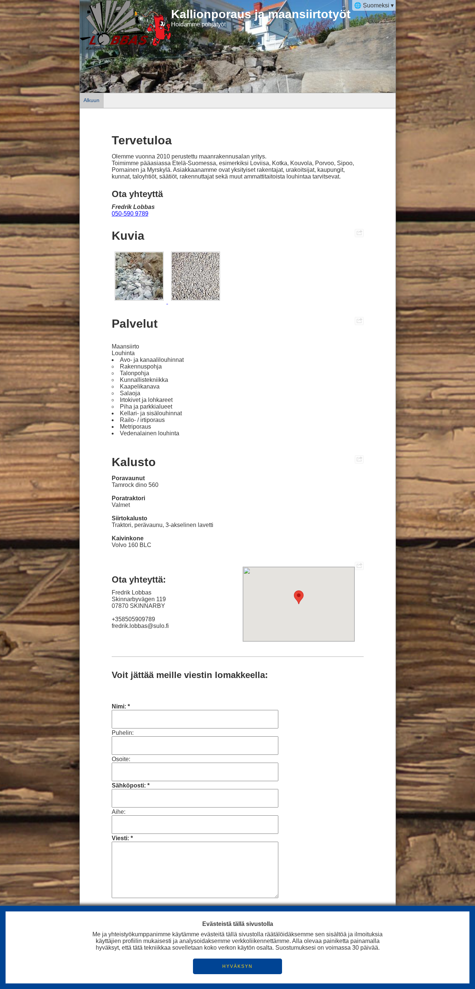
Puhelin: (123, 733)
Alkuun (91, 100)
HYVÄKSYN (237, 966)
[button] (299, 597)
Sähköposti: (129, 785)
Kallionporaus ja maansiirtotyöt (261, 14)
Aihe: (118, 812)
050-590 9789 (130, 213)
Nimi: (119, 706)
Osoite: (121, 759)
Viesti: (120, 838)
